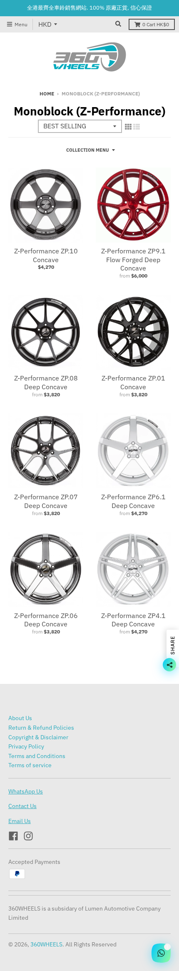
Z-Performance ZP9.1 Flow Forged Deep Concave (133, 260)
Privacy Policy (26, 746)
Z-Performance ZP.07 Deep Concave (46, 501)
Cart (155, 24)
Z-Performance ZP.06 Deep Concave (46, 619)
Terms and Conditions (36, 756)
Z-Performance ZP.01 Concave (133, 382)
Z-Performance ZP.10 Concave (46, 255)
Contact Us (22, 806)
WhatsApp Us (25, 791)
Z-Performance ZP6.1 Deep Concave (133, 501)
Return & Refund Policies (41, 727)
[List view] (136, 126)
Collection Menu (87, 150)
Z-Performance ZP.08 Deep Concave (46, 382)
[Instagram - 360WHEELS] (28, 836)
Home (47, 93)
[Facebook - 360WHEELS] (13, 836)
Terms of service (30, 765)
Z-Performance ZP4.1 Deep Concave (133, 619)
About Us (20, 718)
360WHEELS (46, 944)
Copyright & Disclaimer (38, 737)
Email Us (19, 821)
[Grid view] (128, 126)
